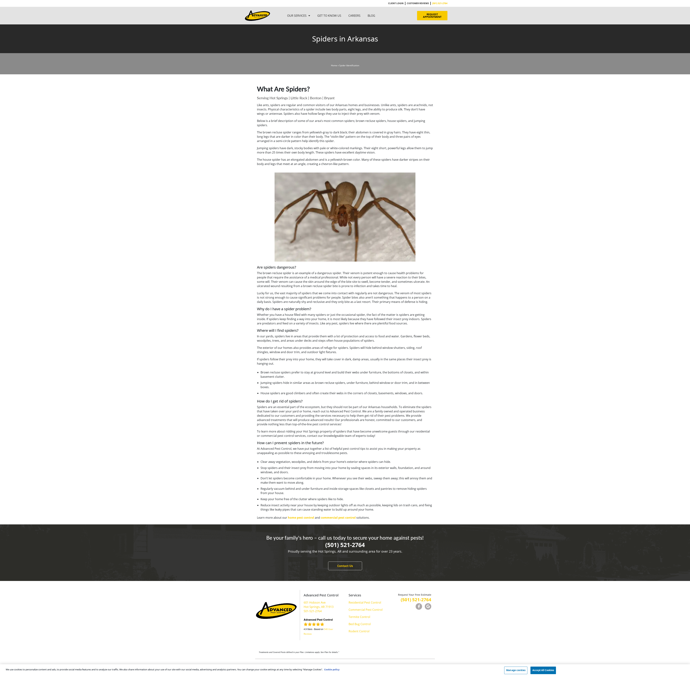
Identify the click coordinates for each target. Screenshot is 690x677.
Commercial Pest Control (366, 610)
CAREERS (354, 16)
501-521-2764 (313, 611)
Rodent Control (359, 631)
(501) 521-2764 (345, 545)
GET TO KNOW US (329, 16)
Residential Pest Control (365, 602)
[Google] (428, 606)
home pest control (301, 518)
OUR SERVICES (297, 16)
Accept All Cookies (543, 670)
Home (334, 65)
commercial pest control (338, 518)
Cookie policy (331, 669)
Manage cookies (515, 670)
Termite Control (359, 617)
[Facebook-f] (419, 606)
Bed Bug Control (360, 624)
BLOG (371, 16)
